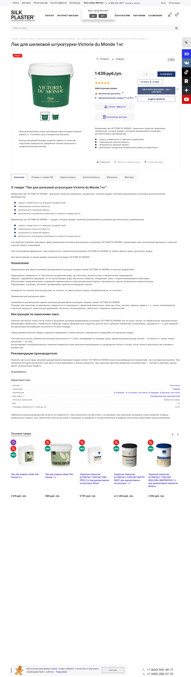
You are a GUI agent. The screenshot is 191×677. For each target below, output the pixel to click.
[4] (105, 83)
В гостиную (131, 392)
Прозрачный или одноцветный (165, 396)
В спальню (119, 392)
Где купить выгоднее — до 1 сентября (156, 91)
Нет (103, 16)
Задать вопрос (156, 99)
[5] (108, 83)
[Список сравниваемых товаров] (170, 16)
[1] (96, 83)
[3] (102, 83)
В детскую (165, 392)
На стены (175, 392)
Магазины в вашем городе (128, 162)
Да (93, 16)
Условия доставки (155, 162)
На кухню (142, 392)
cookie (54, 668)
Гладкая (176, 389)
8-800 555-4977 (116, 3)
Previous (173, 434)
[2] (99, 83)
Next (178, 434)
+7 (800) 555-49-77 (160, 669)
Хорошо (113, 670)
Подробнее (61, 671)
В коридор (153, 392)
